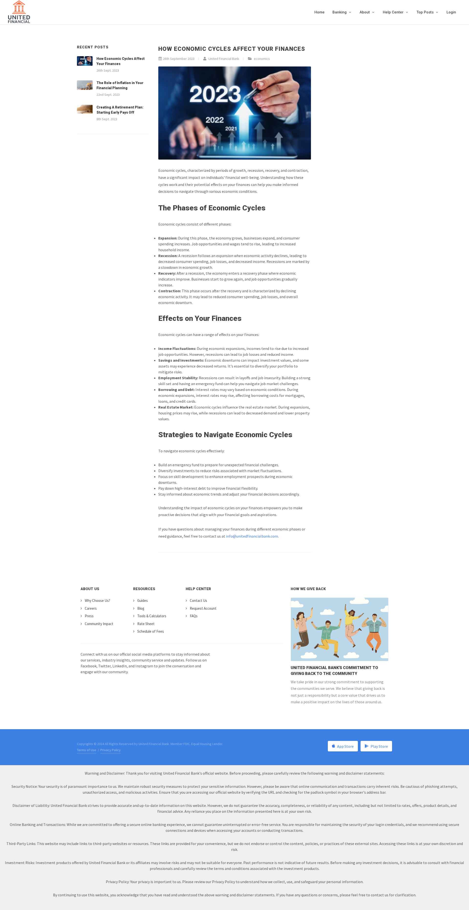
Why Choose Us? (97, 600)
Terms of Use (86, 750)
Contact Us (198, 600)
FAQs (194, 616)
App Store (345, 746)
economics (262, 58)
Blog (140, 608)
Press (89, 616)
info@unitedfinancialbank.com (252, 536)
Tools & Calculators (151, 616)
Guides (142, 600)
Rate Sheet (146, 623)
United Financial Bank (223, 58)
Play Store (379, 746)
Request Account (203, 608)
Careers (91, 608)
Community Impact (99, 623)
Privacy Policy (110, 750)
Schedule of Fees (150, 631)
